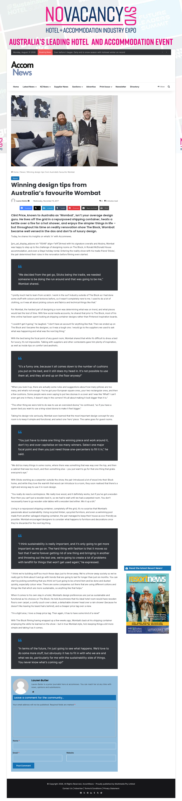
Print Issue (105, 86)
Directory (134, 86)
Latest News (29, 86)
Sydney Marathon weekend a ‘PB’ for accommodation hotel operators (85, 52)
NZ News (44, 86)
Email (16, 753)
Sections (76, 86)
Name (16, 741)
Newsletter (121, 86)
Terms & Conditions (93, 788)
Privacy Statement (111, 788)
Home (16, 86)
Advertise (91, 86)
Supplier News (61, 86)
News (22, 172)
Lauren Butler (21, 201)
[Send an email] (28, 201)
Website (70, 753)
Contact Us (68, 788)
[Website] (33, 692)
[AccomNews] (22, 69)
